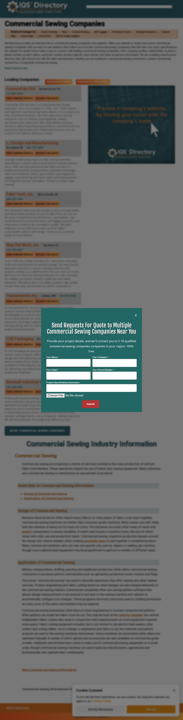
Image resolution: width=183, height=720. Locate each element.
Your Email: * (52, 370)
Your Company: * (100, 357)
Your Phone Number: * (103, 370)
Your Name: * (52, 357)
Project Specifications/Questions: (63, 382)
